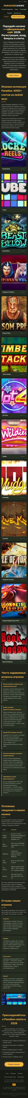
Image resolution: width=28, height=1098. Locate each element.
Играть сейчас (14, 75)
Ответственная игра (10, 1077)
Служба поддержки (7, 9)
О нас (7, 1073)
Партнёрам (21, 1077)
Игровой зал (17, 13)
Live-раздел (23, 9)
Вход (25, 1)
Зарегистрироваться (18, 16)
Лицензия (13, 1073)
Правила (20, 1073)
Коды (16, 9)
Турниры (9, 13)
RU (19, 1)
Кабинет (6, 16)
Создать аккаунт (14, 1064)
